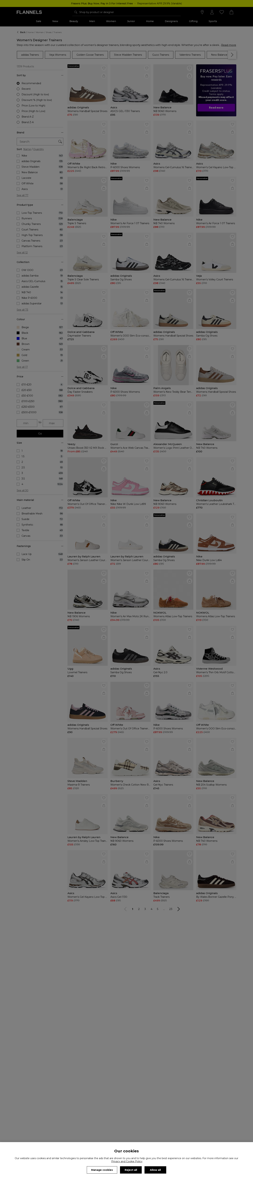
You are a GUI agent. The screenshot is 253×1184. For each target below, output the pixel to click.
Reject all (131, 1169)
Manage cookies (102, 1169)
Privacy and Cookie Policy (126, 1161)
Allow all (155, 1169)
